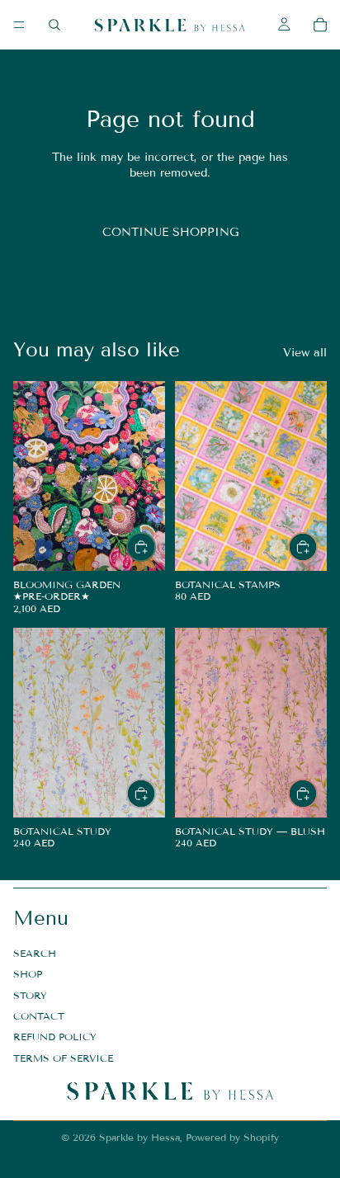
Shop (27, 974)
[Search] (54, 25)
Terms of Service (63, 1058)
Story (30, 995)
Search (34, 953)
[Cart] (320, 25)
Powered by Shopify (232, 1137)
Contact (38, 1016)
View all (305, 353)
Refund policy (55, 1037)
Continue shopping (170, 232)
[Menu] (19, 25)
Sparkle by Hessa (139, 1137)
